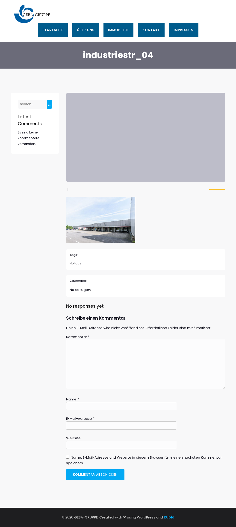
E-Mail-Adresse (80, 418)
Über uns (85, 30)
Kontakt (151, 30)
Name (72, 399)
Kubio (169, 517)
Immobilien (118, 30)
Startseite (52, 30)
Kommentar (77, 336)
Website (73, 438)
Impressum (184, 30)
